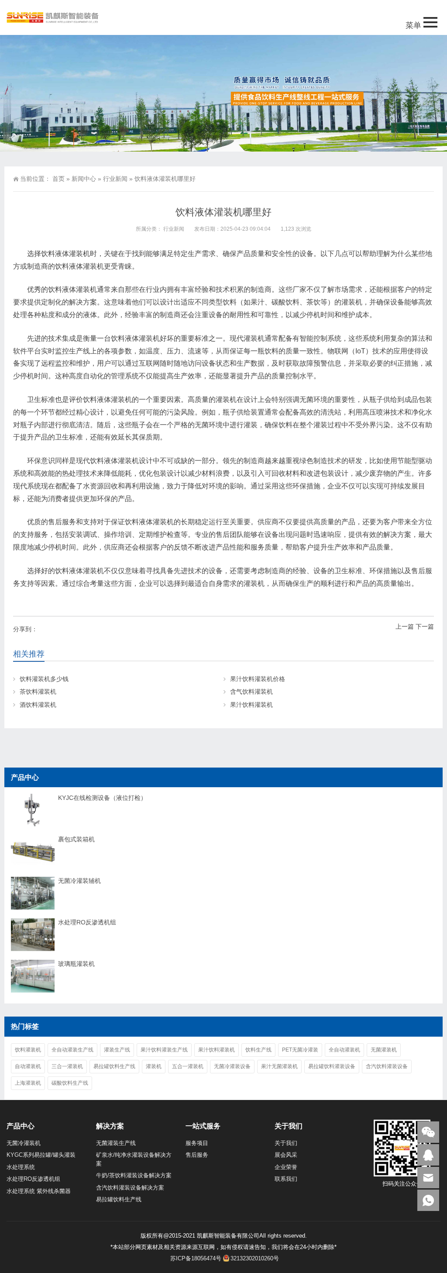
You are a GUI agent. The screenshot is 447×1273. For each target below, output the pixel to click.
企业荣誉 (286, 1167)
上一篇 (404, 626)
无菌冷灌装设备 (232, 1066)
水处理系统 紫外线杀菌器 (39, 1191)
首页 (58, 178)
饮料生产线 (258, 1050)
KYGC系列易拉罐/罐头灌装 (41, 1155)
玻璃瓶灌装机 (76, 963)
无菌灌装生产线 (116, 1143)
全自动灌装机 (344, 1050)
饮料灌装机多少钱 (44, 678)
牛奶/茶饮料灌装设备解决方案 (134, 1175)
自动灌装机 (28, 1066)
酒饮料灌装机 (38, 704)
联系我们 (286, 1179)
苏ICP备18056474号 (195, 1258)
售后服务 (197, 1155)
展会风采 (286, 1155)
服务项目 (197, 1143)
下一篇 (425, 626)
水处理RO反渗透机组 (87, 922)
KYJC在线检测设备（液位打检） (102, 797)
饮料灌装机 (28, 1050)
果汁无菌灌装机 (279, 1066)
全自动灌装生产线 (72, 1050)
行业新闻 (115, 178)
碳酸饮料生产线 (70, 1083)
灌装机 (154, 1066)
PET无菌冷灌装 (300, 1050)
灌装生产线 (117, 1050)
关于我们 (286, 1143)
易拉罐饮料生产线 (114, 1066)
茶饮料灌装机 (38, 691)
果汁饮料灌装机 (251, 704)
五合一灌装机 (187, 1066)
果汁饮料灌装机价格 (257, 678)
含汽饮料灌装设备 (387, 1066)
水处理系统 (21, 1167)
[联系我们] (428, 1155)
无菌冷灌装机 (24, 1143)
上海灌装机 (28, 1083)
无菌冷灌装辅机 (79, 880)
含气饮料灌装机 (251, 691)
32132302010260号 (254, 1258)
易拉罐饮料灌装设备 (331, 1066)
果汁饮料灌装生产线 (164, 1050)
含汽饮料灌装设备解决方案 (130, 1187)
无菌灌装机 (384, 1050)
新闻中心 (84, 178)
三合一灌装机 (67, 1066)
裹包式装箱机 (76, 839)
